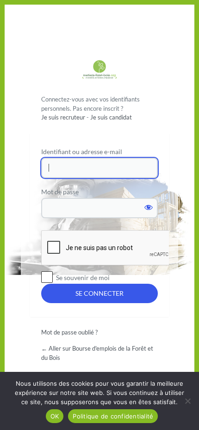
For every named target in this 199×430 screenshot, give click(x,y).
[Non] (187, 401)
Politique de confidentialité (113, 416)
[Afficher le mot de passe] (148, 207)
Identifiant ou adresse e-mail (81, 151)
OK (54, 416)
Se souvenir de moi (83, 277)
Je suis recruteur (63, 117)
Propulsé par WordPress (99, 70)
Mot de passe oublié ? (69, 332)
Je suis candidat (111, 117)
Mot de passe (60, 192)
